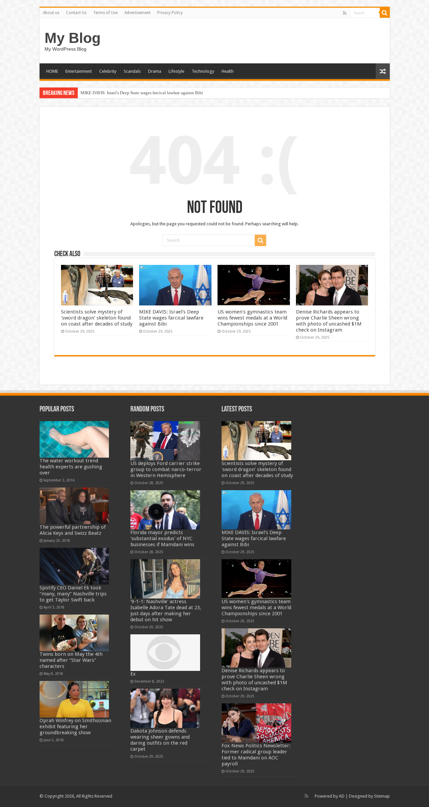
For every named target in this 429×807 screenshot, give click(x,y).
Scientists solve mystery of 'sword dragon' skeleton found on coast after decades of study (96, 318)
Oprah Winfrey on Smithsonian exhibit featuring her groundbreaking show (75, 726)
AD (342, 796)
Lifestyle (176, 71)
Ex (133, 674)
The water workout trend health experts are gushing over (71, 467)
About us (51, 12)
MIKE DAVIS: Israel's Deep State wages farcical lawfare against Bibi (141, 92)
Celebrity (107, 71)
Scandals (132, 71)
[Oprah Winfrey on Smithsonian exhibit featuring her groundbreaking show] (74, 699)
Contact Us (76, 12)
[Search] (385, 13)
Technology (203, 71)
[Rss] (344, 13)
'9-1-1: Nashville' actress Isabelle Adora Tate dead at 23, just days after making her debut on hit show (165, 610)
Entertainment (78, 71)
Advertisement (137, 12)
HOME (52, 71)
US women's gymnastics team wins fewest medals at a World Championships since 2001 (252, 318)
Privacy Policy (170, 12)
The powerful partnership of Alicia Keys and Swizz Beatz (73, 530)
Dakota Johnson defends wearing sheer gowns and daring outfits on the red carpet (160, 740)
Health (228, 71)
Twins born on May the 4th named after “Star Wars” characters (71, 660)
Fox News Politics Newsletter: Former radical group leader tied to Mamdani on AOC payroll (256, 755)
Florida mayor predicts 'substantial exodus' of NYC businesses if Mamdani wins (162, 538)
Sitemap (382, 796)
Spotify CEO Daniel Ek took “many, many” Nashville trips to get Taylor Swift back (73, 594)
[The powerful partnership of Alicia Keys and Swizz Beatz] (74, 505)
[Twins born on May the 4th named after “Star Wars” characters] (74, 633)
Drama (154, 71)
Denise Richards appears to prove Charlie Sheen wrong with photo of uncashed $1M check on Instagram (329, 321)
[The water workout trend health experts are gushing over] (74, 439)
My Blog (73, 38)
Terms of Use (105, 12)
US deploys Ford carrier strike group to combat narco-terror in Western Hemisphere (165, 469)
